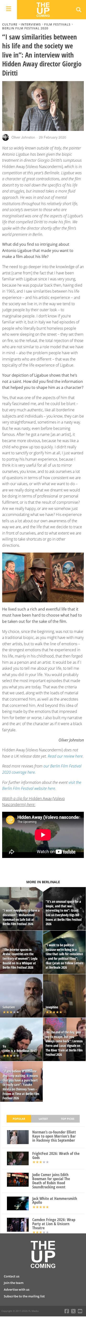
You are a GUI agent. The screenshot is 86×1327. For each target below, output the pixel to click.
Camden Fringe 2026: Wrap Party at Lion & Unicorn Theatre (53, 1224)
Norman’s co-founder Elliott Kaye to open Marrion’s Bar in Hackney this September (54, 1136)
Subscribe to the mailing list (24, 1296)
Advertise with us (16, 1289)
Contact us (11, 1276)
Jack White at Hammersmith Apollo (54, 1201)
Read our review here (65, 756)
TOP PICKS (67, 1119)
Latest (43, 1119)
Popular (19, 1119)
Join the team (13, 1283)
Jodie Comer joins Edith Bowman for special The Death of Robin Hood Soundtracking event (51, 1181)
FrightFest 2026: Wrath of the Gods (56, 1156)
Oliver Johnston (23, 137)
